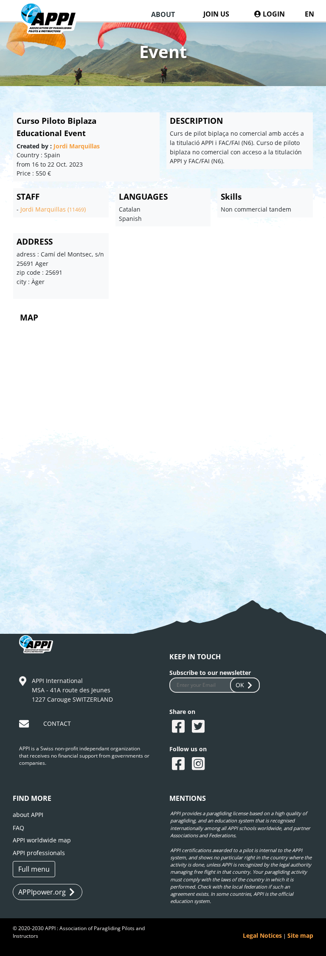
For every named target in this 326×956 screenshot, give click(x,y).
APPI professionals (39, 853)
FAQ (18, 828)
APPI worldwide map (42, 840)
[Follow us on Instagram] (199, 764)
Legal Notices (262, 935)
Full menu (34, 869)
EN (309, 14)
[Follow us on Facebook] (179, 764)
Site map (300, 935)
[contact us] (25, 725)
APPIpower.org (42, 892)
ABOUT (163, 14)
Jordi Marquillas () (53, 209)
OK (240, 685)
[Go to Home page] (53, 26)
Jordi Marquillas (76, 146)
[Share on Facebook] (179, 727)
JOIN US (216, 14)
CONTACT (57, 723)
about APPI (28, 815)
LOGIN (273, 14)
